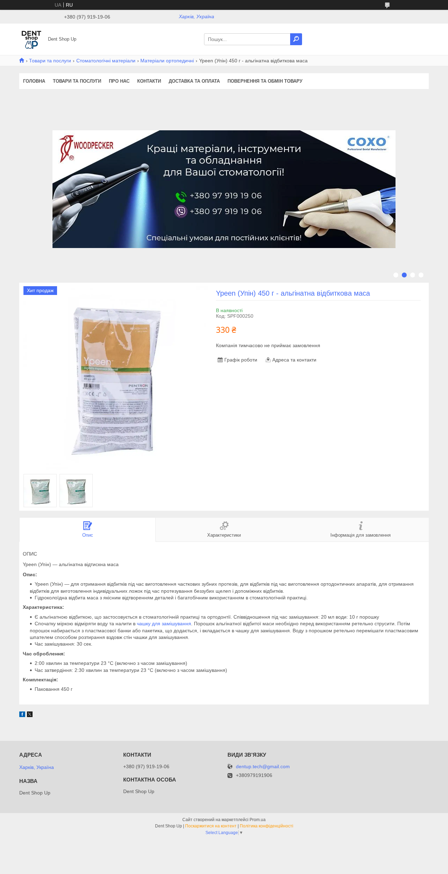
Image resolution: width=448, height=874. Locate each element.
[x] (30, 715)
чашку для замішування (164, 623)
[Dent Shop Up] (31, 39)
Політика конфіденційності (266, 826)
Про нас (119, 81)
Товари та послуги (50, 60)
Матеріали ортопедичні (167, 60)
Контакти (149, 81)
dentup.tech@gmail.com (263, 766)
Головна (34, 81)
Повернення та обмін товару (264, 81)
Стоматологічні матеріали (105, 60)
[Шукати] (296, 39)
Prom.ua (258, 819)
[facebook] (22, 715)
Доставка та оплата (194, 81)
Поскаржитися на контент (211, 826)
